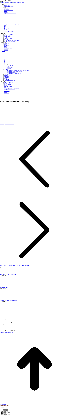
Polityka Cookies (10, 332)
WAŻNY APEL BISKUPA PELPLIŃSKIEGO (8, 274)
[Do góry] (34, 403)
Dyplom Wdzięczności (4, 287)
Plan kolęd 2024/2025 (3, 307)
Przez (4, 124)
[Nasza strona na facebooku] (0, 316)
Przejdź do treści (3, 404)
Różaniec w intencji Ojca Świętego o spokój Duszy (9, 300)
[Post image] (3, 273)
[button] (4, 405)
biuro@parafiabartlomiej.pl (7, 313)
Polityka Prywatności (3, 332)
